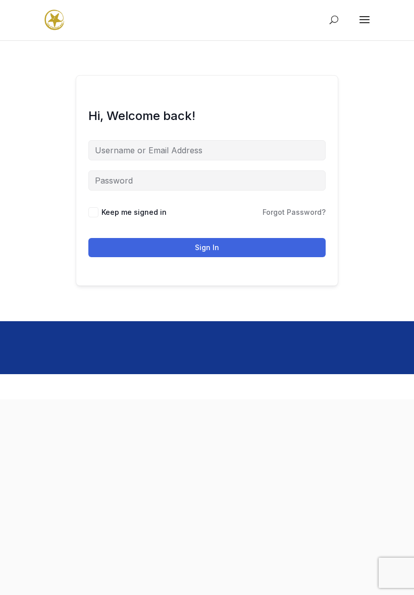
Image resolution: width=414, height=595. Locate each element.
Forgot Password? (294, 212)
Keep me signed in (134, 212)
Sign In (207, 247)
